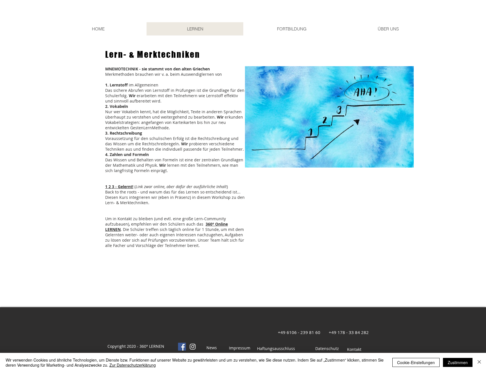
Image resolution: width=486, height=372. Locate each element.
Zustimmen (458, 362)
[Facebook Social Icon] (182, 347)
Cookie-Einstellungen (416, 362)
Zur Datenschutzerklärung (132, 365)
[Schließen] (479, 362)
